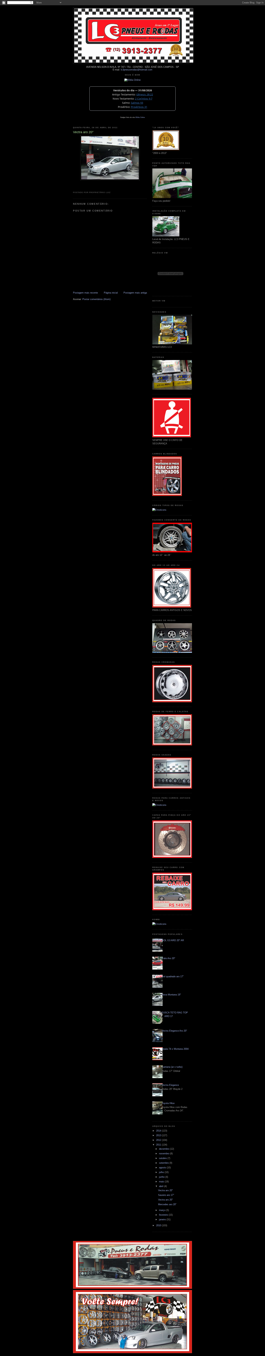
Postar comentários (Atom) (96, 299)
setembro (164, 1163)
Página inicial (111, 292)
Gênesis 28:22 (144, 94)
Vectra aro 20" (165, 1190)
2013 (159, 1135)
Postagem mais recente (85, 292)
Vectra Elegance (170, 1085)
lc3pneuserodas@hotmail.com (136, 69)
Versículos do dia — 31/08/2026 (132, 90)
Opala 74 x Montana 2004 (175, 1049)
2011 (159, 1144)
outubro (163, 1158)
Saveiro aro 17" (166, 1195)
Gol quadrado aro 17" (173, 976)
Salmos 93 (137, 102)
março (162, 1210)
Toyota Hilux (168, 1103)
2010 (159, 1225)
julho (162, 1172)
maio (162, 1181)
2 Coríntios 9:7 (143, 98)
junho (162, 1177)
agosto (163, 1167)
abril (161, 1186)
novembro (164, 1153)
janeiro (163, 1219)
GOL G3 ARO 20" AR (173, 940)
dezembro (164, 1148)
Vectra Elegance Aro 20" (174, 1030)
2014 (159, 1130)
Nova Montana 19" (171, 994)
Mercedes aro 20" (167, 1204)
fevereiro (164, 1214)
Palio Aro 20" (168, 958)
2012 (159, 1140)
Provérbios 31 (139, 107)
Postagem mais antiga (135, 292)
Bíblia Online (140, 117)
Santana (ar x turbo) (172, 1067)
